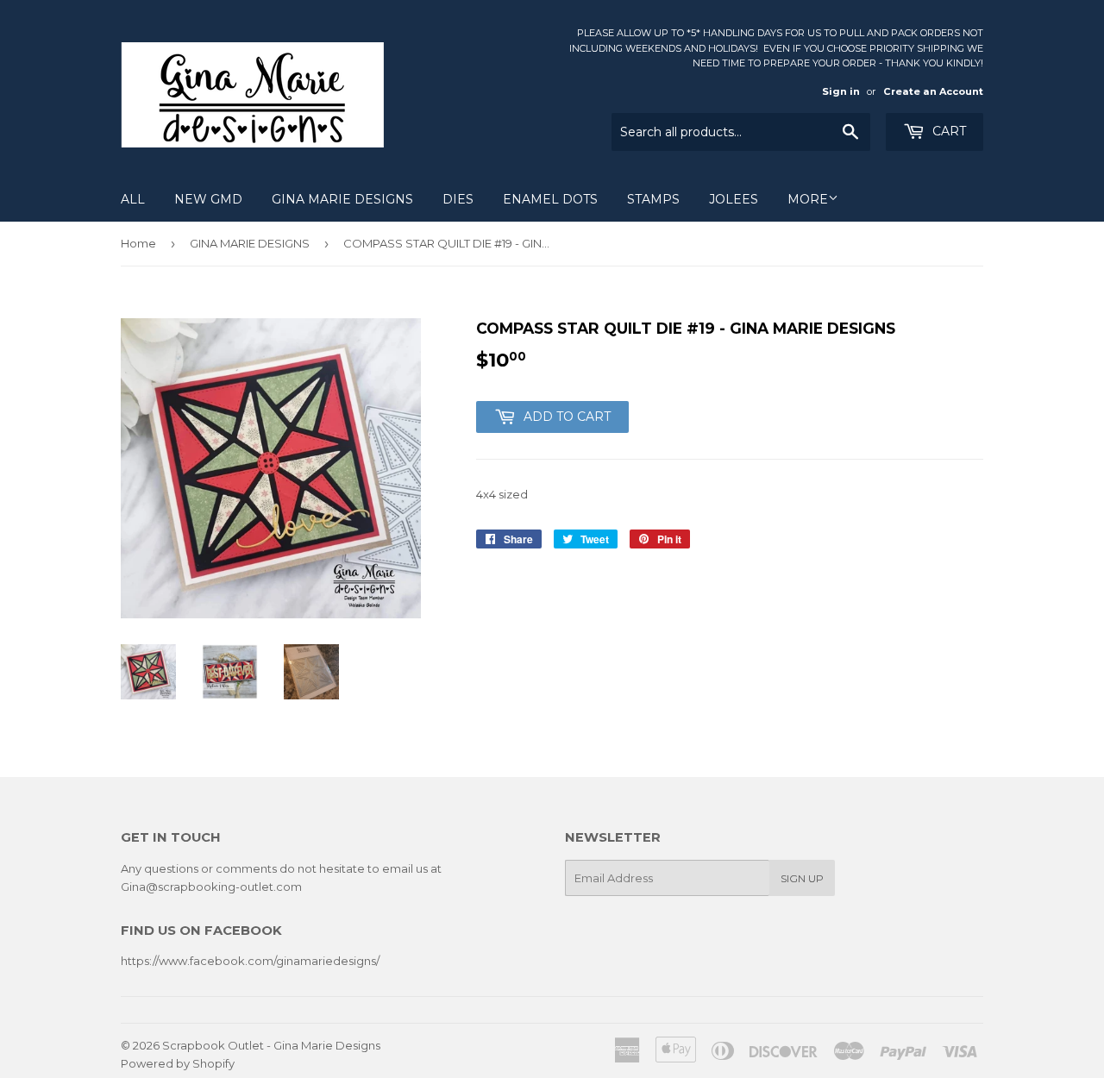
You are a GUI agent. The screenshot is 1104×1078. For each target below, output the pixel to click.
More (807, 199)
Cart (947, 131)
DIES (458, 199)
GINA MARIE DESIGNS (342, 199)
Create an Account (933, 91)
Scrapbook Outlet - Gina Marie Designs (271, 1045)
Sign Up (802, 878)
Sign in (841, 91)
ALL (133, 199)
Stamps (653, 199)
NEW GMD (208, 199)
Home (138, 243)
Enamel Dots (550, 199)
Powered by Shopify (178, 1063)
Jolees (733, 199)
